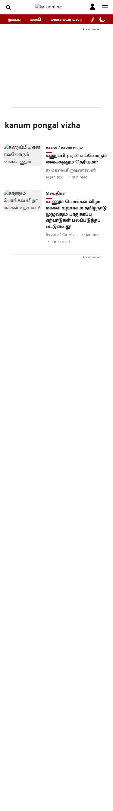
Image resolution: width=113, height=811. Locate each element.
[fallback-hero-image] (25, 162)
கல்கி (35, 19)
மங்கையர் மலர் (66, 19)
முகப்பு (14, 19)
